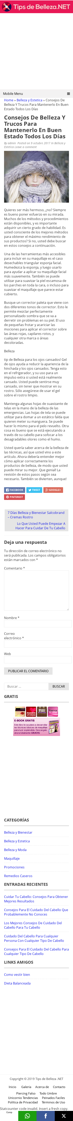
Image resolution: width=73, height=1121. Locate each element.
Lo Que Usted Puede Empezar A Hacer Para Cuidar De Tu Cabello (40, 525)
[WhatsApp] (27, 1116)
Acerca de (42, 1087)
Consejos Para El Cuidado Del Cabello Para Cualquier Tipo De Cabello (36, 951)
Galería (26, 1087)
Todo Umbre (48, 1093)
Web (7, 654)
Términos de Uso (53, 1102)
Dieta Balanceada (17, 983)
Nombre (11, 618)
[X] (64, 1116)
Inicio (12, 1087)
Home (8, 100)
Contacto (59, 1087)
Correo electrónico (14, 635)
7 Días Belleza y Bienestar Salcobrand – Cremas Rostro (36, 514)
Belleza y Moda (15, 850)
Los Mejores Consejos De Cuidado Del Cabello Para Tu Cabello (33, 925)
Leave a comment (26, 147)
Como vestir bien (17, 974)
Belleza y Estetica (29, 100)
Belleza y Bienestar (18, 832)
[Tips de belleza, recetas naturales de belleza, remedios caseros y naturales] (36, 12)
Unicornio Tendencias (23, 1098)
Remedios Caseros (18, 876)
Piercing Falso (25, 1093)
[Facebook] (45, 1116)
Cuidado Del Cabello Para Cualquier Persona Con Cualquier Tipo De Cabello (34, 938)
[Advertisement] (36, 52)
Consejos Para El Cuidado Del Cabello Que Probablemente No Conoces (36, 912)
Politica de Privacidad (23, 1102)
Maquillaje (12, 858)
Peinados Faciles (53, 1098)
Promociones (14, 867)
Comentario (14, 568)
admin (12, 143)
